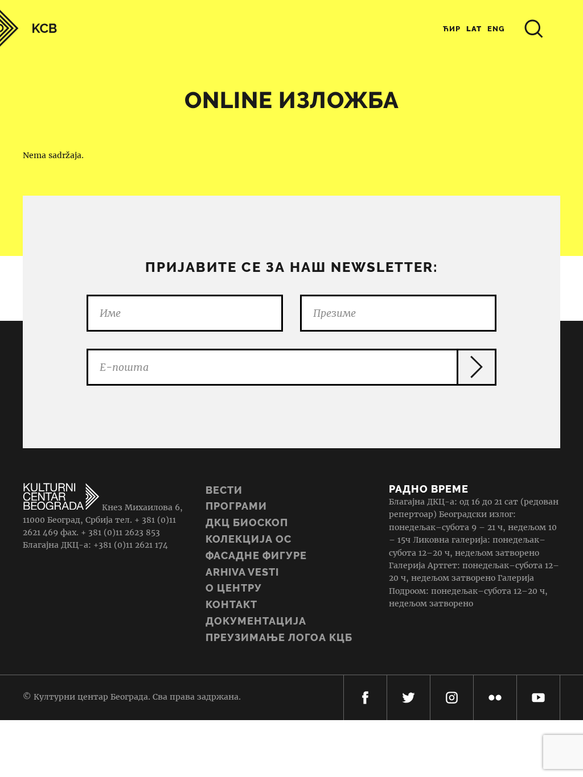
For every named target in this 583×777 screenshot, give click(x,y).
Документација (256, 621)
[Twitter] (408, 697)
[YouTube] (538, 697)
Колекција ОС (249, 539)
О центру (234, 588)
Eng (496, 28)
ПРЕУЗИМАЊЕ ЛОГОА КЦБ (279, 637)
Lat (474, 28)
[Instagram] (451, 697)
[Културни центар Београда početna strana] (28, 28)
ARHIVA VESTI (242, 572)
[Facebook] (365, 697)
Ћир (452, 28)
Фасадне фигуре (256, 555)
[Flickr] (495, 697)
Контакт (231, 604)
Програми (236, 506)
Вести (224, 490)
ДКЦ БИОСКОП (247, 522)
